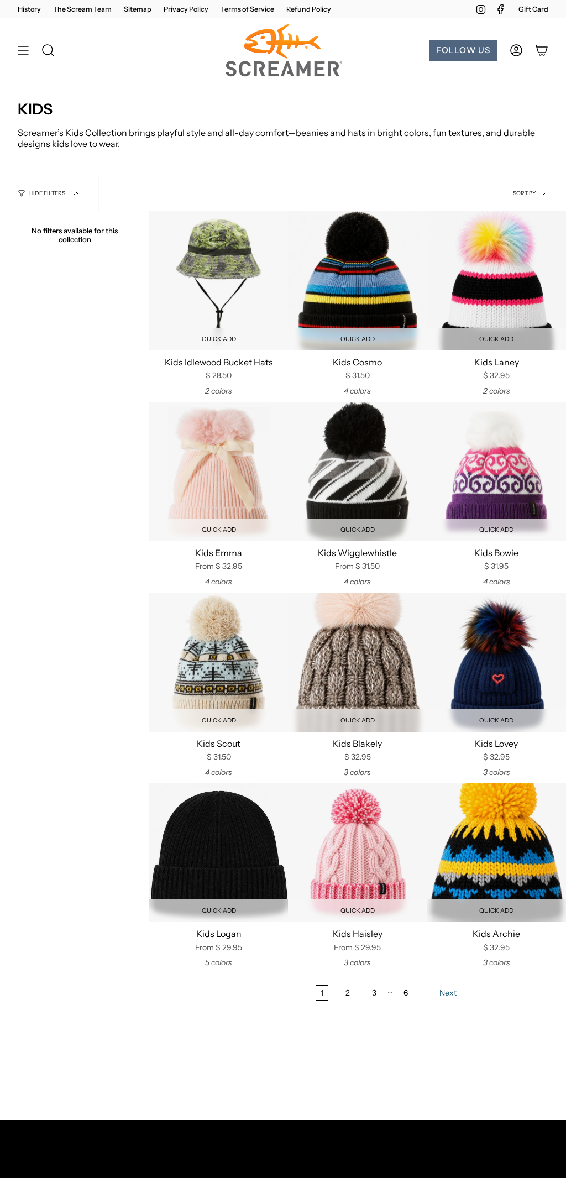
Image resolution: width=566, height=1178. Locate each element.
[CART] (541, 50)
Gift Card (533, 9)
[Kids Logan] (218, 852)
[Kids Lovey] (496, 662)
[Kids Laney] (496, 280)
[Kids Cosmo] (357, 280)
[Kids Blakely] (357, 662)
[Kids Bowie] (496, 471)
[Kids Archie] (496, 852)
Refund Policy (308, 9)
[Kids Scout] (218, 662)
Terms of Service (247, 9)
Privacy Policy (186, 9)
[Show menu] (23, 50)
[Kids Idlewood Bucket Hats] (218, 280)
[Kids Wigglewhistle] (357, 471)
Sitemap (137, 9)
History (29, 9)
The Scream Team (82, 9)
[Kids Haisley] (357, 852)
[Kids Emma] (218, 471)
